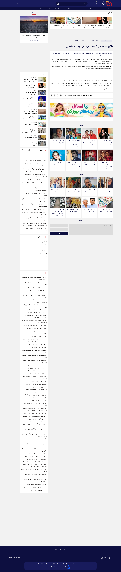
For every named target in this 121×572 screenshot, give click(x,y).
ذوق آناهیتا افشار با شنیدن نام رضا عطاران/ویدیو (35, 392)
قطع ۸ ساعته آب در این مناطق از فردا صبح (36, 328)
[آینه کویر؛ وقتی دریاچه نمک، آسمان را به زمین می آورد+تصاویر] (34, 24)
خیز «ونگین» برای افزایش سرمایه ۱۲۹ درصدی (36, 484)
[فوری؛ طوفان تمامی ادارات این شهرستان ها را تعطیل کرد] (89, 20)
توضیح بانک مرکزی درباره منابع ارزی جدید (37, 368)
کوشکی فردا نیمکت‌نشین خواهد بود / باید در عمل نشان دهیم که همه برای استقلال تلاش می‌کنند (29, 106)
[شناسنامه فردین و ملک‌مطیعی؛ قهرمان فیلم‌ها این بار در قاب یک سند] (89, 133)
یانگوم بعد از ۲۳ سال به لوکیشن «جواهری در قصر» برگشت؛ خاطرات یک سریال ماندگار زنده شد (73, 144)
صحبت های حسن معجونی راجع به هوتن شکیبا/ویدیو (34, 487)
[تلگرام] (55, 95)
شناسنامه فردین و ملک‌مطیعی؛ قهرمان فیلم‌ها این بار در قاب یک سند (89, 143)
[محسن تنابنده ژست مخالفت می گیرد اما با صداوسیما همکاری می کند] (73, 155)
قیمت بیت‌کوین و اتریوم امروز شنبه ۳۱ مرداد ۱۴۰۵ (34, 310)
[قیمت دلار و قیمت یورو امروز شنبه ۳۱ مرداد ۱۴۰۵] (73, 20)
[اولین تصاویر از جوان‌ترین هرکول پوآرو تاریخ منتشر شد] (57, 133)
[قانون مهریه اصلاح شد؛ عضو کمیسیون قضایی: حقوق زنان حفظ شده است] (42, 79)
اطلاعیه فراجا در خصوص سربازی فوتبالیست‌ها (36, 384)
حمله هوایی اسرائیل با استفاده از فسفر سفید (36, 374)
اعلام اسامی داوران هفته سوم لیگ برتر (30, 119)
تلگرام (105, 558)
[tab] (37, 40)
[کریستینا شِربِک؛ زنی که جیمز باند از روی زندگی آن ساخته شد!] (42, 131)
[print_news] (61, 95)
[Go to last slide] (22, 25)
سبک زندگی (58, 9)
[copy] (108, 95)
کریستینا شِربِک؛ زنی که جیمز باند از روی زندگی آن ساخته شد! (29, 132)
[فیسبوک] (58, 95)
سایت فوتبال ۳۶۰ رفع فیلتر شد (29, 99)
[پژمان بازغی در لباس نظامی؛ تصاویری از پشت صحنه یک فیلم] (89, 155)
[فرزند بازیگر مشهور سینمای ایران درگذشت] (89, 202)
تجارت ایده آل (43, 251)
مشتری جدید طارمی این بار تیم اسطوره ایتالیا (36, 371)
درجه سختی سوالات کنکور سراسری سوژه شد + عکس (31, 93)
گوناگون (110, 13)
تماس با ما (15, 4)
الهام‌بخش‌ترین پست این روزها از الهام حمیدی (106, 191)
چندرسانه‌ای (50, 9)
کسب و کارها (42, 9)
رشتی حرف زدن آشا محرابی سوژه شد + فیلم (36, 336)
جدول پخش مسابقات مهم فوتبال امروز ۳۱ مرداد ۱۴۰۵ (34, 416)
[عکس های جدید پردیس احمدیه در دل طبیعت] (57, 155)
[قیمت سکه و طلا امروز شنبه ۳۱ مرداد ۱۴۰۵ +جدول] (57, 20)
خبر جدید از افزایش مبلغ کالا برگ (38, 347)
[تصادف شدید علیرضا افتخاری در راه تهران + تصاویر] (104, 20)
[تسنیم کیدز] (81, 110)
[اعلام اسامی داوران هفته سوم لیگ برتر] (42, 118)
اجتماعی (84, 9)
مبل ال (45, 257)
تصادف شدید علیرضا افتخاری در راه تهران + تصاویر (105, 26)
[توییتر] (52, 95)
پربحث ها (24, 150)
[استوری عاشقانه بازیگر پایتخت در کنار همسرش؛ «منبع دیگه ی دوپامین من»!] (73, 182)
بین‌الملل (90, 9)
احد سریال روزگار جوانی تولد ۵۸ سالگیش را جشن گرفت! (57, 191)
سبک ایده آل (44, 245)
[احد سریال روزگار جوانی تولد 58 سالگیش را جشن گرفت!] (57, 182)
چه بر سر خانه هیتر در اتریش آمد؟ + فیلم (37, 342)
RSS (11, 4)
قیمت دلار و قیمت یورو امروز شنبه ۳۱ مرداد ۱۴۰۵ (73, 26)
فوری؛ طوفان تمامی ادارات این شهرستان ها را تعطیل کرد (89, 26)
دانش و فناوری (66, 9)
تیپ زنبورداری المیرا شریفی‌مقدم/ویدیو (36, 180)
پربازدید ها (41, 150)
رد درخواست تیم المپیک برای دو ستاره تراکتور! (35, 395)
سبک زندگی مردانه (42, 248)
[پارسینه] (103, 3)
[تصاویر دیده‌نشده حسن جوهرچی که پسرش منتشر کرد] (89, 182)
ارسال (59, 233)
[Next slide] (46, 25)
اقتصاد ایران (44, 242)
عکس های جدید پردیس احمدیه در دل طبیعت (58, 164)
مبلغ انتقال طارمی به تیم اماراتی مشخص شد (36, 287)
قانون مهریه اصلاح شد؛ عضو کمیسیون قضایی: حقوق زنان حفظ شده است (30, 80)
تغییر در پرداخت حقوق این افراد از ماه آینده (36, 398)
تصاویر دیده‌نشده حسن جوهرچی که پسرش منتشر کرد (90, 192)
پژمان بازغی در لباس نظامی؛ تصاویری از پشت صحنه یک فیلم (89, 165)
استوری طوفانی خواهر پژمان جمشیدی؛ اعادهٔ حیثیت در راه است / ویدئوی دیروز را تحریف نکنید (105, 166)
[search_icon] (58, 4)
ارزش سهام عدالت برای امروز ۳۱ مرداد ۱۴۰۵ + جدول (34, 325)
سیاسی (96, 9)
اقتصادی (102, 9)
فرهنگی (79, 9)
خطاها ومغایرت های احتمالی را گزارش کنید (36, 313)
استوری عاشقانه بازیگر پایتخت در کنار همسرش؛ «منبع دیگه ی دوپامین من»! (73, 192)
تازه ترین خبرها (43, 254)
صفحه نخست (109, 9)
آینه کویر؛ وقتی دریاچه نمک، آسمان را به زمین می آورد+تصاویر (33, 36)
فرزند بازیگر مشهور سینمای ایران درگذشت (89, 211)
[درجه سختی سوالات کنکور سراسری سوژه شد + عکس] (42, 92)
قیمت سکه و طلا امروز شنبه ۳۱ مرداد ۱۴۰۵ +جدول (58, 26)
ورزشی (73, 9)
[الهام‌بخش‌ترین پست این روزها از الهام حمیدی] (105, 182)
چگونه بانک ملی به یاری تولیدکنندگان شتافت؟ (35, 457)
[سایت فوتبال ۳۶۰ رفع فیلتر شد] (42, 98)
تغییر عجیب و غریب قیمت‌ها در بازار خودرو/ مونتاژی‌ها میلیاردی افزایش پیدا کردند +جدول (57, 213)
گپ (111, 558)
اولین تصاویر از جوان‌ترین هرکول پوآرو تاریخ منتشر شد (58, 143)
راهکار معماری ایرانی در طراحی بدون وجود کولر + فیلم (34, 345)
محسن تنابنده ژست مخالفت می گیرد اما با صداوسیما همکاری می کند (73, 165)
